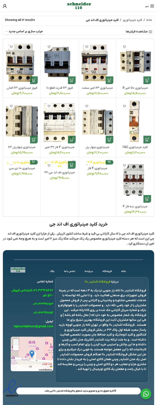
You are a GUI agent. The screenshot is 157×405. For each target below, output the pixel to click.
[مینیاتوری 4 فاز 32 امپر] (59, 122)
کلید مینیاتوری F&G (135, 147)
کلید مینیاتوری (132, 20)
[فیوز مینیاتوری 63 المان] (22, 63)
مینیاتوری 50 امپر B (135, 88)
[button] (147, 80)
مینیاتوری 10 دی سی (22, 168)
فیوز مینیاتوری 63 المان (22, 88)
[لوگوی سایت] (78, 6)
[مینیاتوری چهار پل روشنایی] (97, 122)
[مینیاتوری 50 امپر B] (135, 63)
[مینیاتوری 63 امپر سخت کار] (97, 63)
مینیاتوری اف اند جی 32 (59, 172)
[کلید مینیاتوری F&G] (135, 122)
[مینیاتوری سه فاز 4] (135, 181)
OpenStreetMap (40, 366)
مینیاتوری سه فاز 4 (135, 206)
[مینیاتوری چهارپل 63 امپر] (22, 122)
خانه (149, 20)
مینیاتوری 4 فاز (97, 168)
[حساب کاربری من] (5, 6)
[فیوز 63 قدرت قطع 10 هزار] (59, 63)
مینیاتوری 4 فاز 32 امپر (59, 147)
